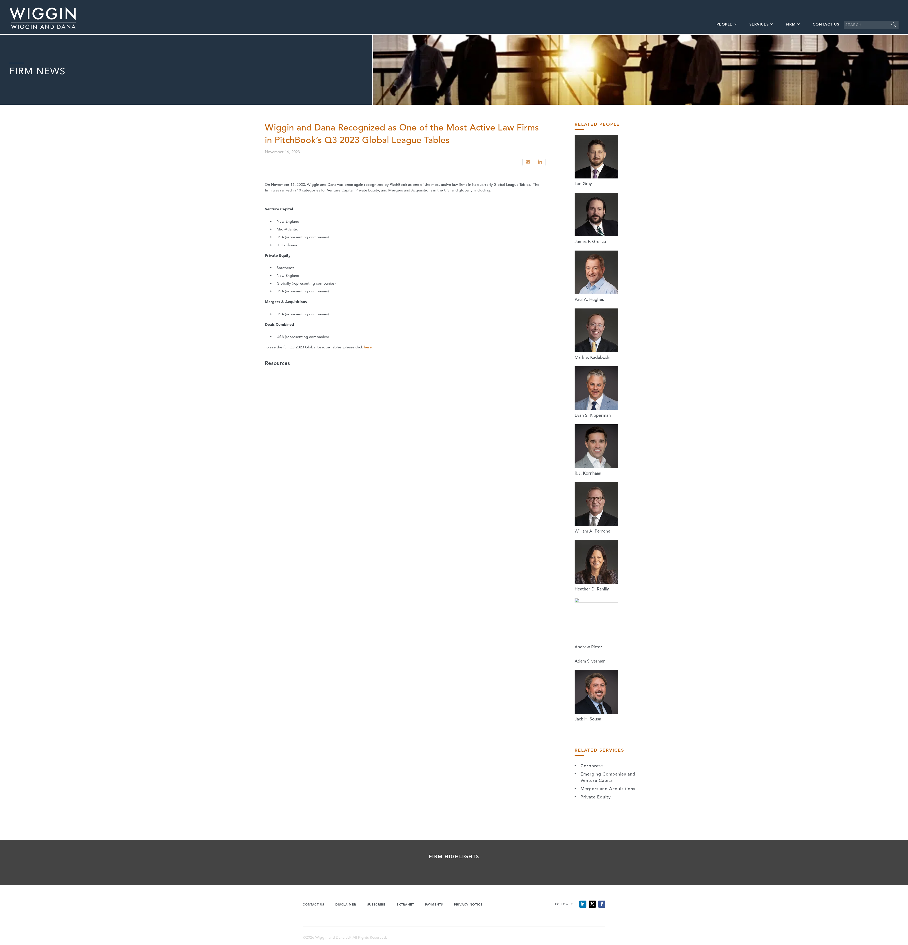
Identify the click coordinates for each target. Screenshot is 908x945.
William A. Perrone (592, 531)
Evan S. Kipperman (593, 415)
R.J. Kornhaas (588, 473)
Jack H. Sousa (588, 719)
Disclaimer (345, 904)
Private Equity (596, 797)
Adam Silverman (590, 661)
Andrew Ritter (588, 647)
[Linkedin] (540, 162)
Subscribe (376, 904)
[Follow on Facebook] (601, 904)
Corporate (592, 765)
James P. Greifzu (590, 241)
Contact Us (826, 24)
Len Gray (583, 183)
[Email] (528, 162)
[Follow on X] (592, 904)
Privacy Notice (468, 904)
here (368, 347)
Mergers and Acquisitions (608, 788)
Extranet (405, 904)
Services (759, 24)
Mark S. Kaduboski (592, 357)
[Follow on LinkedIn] (582, 904)
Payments (434, 904)
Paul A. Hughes (589, 299)
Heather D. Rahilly (592, 589)
